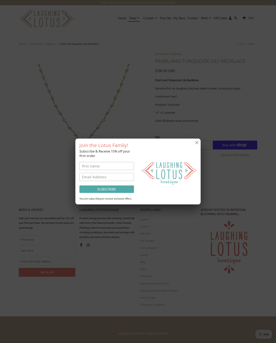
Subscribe (106, 189)
